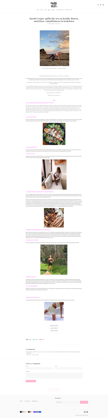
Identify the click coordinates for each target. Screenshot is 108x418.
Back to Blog (55, 389)
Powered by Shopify (85, 415)
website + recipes (54, 330)
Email (56, 366)
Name (27, 366)
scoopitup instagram (54, 325)
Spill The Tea (80, 415)
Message (27, 371)
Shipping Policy (35, 401)
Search (21, 401)
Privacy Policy (27, 401)
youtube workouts (54, 327)
